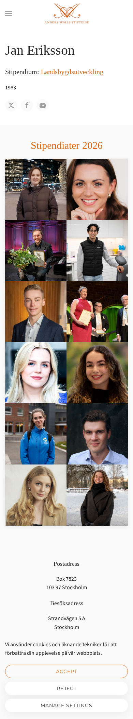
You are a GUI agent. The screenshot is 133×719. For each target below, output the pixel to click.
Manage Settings (66, 705)
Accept (66, 671)
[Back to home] (66, 13)
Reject (67, 688)
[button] (8, 13)
